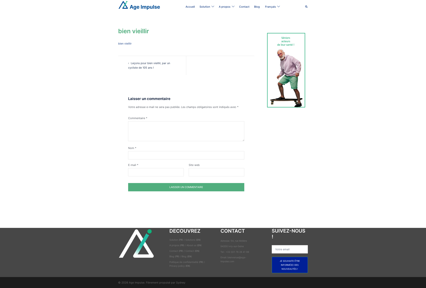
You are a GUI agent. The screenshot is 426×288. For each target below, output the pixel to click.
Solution (205, 6)
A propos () (176, 245)
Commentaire (137, 118)
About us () (194, 245)
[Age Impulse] (139, 6)
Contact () (176, 250)
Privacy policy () (179, 265)
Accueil (190, 6)
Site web (194, 165)
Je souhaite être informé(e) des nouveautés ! (290, 265)
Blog (257, 6)
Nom (132, 148)
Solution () (176, 239)
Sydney (180, 282)
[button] (306, 6)
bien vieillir (125, 43)
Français (270, 6)
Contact (244, 6)
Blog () (174, 256)
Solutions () (193, 239)
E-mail (133, 165)
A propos (224, 6)
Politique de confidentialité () (186, 262)
